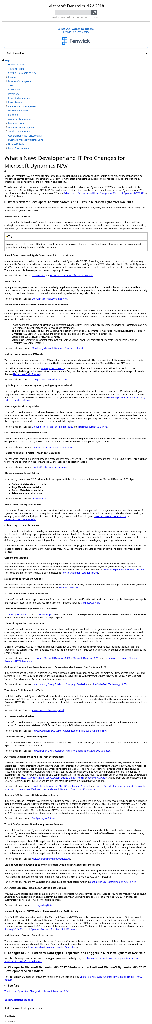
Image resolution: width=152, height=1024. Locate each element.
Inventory (13, 94)
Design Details (16, 144)
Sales (11, 85)
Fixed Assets (15, 102)
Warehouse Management (22, 127)
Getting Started (60, 17)
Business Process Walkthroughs (25, 139)
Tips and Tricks (16, 68)
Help (7, 60)
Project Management (20, 98)
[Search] (94, 12)
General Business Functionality (25, 135)
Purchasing (14, 89)
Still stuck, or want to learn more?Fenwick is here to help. (76, 30)
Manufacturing (16, 123)
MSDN (95, 17)
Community (80, 17)
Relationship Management (22, 106)
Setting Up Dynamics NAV (22, 73)
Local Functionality (18, 148)
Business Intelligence (19, 81)
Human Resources (18, 110)
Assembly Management (21, 119)
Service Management (20, 131)
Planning (13, 114)
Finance (12, 77)
